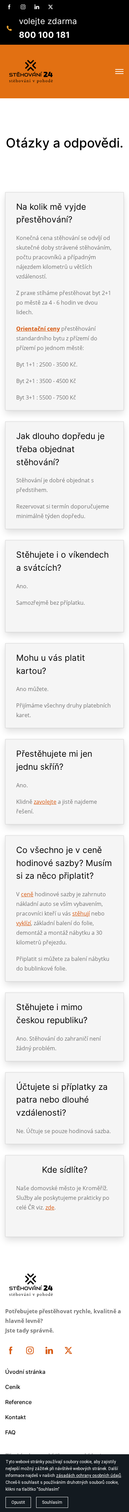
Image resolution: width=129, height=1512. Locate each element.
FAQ (10, 1432)
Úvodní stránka (25, 1371)
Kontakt (15, 1417)
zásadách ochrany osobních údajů (88, 1475)
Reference (18, 1402)
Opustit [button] (18, 1502)
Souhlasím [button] (52, 1502)
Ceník (12, 1386)
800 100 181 (44, 35)
